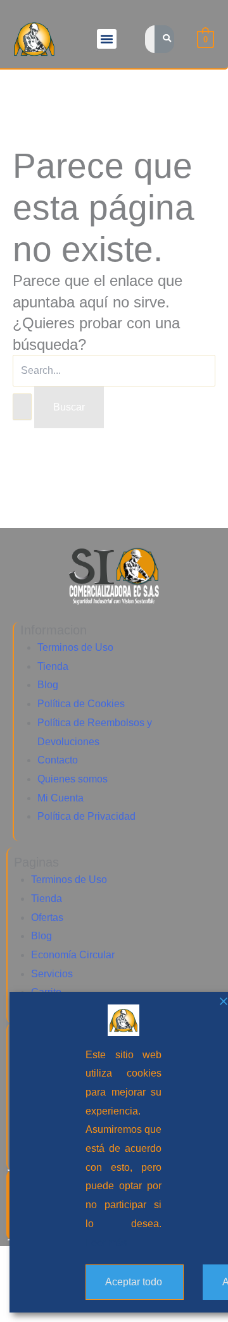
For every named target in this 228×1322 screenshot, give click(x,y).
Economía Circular (73, 954)
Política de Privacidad (86, 816)
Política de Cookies (81, 703)
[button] (107, 39)
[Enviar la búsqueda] (22, 406)
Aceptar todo (133, 1281)
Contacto (57, 760)
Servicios (52, 973)
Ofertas (47, 917)
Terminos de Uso (75, 647)
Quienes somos (72, 779)
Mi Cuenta (60, 798)
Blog (47, 684)
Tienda (52, 666)
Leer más (106, 1242)
